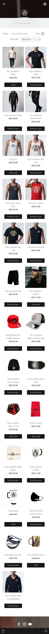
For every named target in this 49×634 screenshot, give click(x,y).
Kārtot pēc (14, 39)
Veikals (5, 34)
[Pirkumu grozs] (3, 631)
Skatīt (13, 85)
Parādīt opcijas (36, 85)
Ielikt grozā (13, 173)
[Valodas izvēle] (44, 4)
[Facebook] (18, 624)
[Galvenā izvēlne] (4, 4)
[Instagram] (24, 624)
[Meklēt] (46, 631)
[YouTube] (30, 624)
